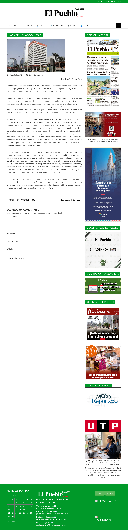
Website (10, 249)
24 (16, 513)
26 (24, 513)
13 (27, 506)
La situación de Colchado (70, 200)
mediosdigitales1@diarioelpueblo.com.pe (52, 525)
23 (13, 513)
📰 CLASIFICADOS (105, 501)
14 (31, 506)
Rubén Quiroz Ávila (36, 75)
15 (9, 509)
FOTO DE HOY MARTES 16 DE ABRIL (22, 200)
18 (20, 509)
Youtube (101, 1)
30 (13, 516)
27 (27, 513)
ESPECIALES (26, 26)
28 (31, 513)
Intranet (99, 493)
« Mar (9, 522)
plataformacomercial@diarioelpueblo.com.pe (53, 514)
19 (24, 509)
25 (20, 513)
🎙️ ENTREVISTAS (57, 26)
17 (16, 509)
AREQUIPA (13, 26)
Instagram (98, 1)
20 (27, 509)
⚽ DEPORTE (72, 26)
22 (9, 513)
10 (16, 506)
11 (20, 506)
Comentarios (12, 216)
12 (24, 506)
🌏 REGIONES (86, 26)
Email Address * (13, 241)
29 (9, 516)
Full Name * (11, 233)
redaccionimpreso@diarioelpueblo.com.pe (52, 519)
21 (31, 509)
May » (14, 522)
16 (13, 509)
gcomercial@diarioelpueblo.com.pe (49, 508)
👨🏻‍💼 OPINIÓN (40, 26)
